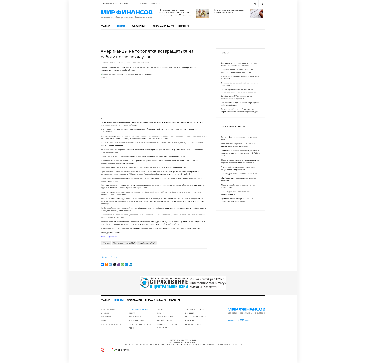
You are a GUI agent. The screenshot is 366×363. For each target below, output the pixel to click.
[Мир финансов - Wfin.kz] (127, 14)
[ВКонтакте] (102, 264)
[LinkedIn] (130, 264)
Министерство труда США (124, 243)
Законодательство (109, 309)
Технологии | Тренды (194, 309)
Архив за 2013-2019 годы (238, 320)
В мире (132, 313)
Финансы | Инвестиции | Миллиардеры (168, 326)
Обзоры (160, 313)
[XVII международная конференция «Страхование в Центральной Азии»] (183, 283)
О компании (141, 3)
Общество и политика (138, 309)
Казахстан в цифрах (193, 324)
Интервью (189, 313)
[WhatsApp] (122, 264)
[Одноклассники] (106, 264)
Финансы (105, 313)
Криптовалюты (135, 317)
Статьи (160, 309)
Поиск (131, 328)
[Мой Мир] (126, 264)
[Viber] (118, 264)
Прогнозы (189, 320)
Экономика (106, 317)
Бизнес (104, 320)
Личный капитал (164, 320)
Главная (105, 26)
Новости (120, 26)
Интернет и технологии (111, 324)
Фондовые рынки (136, 320)
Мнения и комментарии (195, 317)
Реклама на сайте (163, 26)
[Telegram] (110, 264)
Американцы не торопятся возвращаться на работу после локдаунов (147, 54)
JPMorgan (106, 243)
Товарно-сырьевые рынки (140, 324)
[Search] (261, 3)
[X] (114, 264)
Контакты (155, 3)
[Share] (255, 3)
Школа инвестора (165, 317)
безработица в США (146, 243)
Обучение (183, 26)
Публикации (139, 26)
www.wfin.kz (181, 345)
